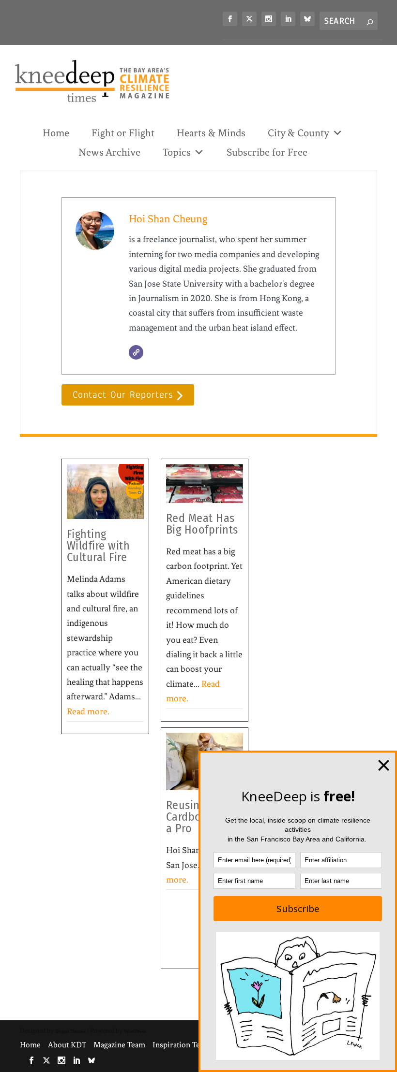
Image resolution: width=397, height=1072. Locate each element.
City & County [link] (298, 133)
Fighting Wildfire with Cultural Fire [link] (98, 545)
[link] (230, 19)
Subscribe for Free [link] (267, 152)
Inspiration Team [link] (181, 1044)
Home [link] (56, 133)
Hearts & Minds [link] (211, 133)
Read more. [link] (88, 711)
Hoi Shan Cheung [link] (168, 219)
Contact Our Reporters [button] (123, 395)
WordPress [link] (135, 1031)
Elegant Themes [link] (70, 1031)
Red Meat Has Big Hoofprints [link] (202, 523)
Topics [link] (177, 152)
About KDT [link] (67, 1044)
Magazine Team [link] (119, 1044)
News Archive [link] (109, 152)
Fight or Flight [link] (123, 133)
